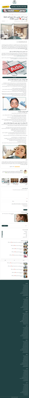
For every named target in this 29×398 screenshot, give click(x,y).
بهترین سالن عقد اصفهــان (25, 315)
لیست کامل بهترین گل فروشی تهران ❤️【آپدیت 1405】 (17, 275)
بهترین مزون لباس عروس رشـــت (25, 377)
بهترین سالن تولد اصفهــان (25, 316)
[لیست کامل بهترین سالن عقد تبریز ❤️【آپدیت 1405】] (25, 249)
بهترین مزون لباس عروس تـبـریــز (25, 391)
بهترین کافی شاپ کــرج (26, 308)
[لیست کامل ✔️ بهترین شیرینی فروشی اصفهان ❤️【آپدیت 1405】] (25, 256)
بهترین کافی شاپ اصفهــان (25, 322)
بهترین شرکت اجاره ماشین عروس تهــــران (24, 293)
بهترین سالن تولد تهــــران (25, 288)
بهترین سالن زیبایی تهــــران (25, 290)
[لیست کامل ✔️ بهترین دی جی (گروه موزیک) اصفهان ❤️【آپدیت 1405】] (25, 243)
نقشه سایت (16, 397)
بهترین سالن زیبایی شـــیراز (25, 333)
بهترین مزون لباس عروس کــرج (25, 306)
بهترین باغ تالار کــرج (26, 300)
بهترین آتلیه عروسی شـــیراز (25, 332)
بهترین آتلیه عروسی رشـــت (25, 374)
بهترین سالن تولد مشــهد (25, 345)
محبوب (23, 260)
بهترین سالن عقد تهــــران (25, 287)
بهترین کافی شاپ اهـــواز (25, 365)
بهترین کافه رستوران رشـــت (25, 380)
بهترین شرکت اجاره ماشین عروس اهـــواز (24, 364)
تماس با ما (14, 397)
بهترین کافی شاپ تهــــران (25, 294)
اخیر (14, 260)
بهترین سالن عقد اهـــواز (25, 358)
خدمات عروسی (25, 233)
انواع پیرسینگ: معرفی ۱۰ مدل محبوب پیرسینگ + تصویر (8, 213)
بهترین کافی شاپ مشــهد (25, 351)
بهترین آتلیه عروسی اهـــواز (25, 360)
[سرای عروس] (14, 2)
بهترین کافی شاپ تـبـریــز (25, 393)
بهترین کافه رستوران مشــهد (25, 352)
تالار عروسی (25, 231)
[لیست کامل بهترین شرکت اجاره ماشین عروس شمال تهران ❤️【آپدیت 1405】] (25, 264)
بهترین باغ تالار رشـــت (26, 371)
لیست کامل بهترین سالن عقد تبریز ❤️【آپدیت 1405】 (17, 248)
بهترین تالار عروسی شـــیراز (25, 327)
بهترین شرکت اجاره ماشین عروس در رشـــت (24, 378)
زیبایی (26, 232)
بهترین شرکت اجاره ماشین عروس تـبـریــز (24, 392)
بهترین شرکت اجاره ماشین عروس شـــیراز (24, 335)
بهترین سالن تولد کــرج (26, 302)
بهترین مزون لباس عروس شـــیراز (25, 334)
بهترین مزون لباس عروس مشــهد (25, 348)
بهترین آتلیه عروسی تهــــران (25, 289)
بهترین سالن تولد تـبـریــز (25, 387)
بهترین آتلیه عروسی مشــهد (25, 346)
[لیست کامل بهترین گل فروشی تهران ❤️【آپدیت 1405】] (25, 253)
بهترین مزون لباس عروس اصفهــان (24, 320)
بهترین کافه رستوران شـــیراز (25, 338)
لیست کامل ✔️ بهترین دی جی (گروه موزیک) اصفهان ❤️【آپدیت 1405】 (15, 242)
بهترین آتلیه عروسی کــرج (25, 303)
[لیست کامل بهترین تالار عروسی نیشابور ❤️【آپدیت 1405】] (25, 246)
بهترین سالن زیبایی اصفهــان (25, 319)
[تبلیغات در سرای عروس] (14, 6)
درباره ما (12, 397)
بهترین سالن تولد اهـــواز (25, 359)
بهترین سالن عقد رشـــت (25, 372)
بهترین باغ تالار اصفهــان (25, 314)
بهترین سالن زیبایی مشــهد (25, 347)
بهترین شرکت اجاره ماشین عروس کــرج (24, 307)
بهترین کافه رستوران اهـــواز (25, 366)
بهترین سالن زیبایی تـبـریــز (25, 390)
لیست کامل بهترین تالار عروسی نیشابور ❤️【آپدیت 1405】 (17, 245)
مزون (26, 234)
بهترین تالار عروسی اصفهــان (25, 313)
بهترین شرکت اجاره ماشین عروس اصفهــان (24, 321)
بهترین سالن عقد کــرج (26, 301)
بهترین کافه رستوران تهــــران (25, 295)
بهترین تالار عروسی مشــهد (25, 341)
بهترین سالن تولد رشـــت (25, 373)
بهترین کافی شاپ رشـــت (25, 379)
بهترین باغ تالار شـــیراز (26, 328)
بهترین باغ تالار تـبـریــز (26, 385)
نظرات (5, 260)
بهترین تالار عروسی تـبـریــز (25, 384)
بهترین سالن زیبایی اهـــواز (25, 361)
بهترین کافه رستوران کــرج (25, 309)
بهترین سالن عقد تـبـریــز (25, 386)
